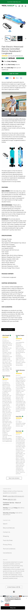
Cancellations (7, 553)
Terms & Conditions (9, 548)
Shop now (13, 607)
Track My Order (8, 540)
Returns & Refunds (9, 528)
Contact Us (6, 532)
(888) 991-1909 (12, 499)
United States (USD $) (13, 587)
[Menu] (25, 6)
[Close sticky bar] (26, 598)
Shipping (6, 536)
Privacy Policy (7, 544)
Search (5, 523)
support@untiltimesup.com (15, 496)
